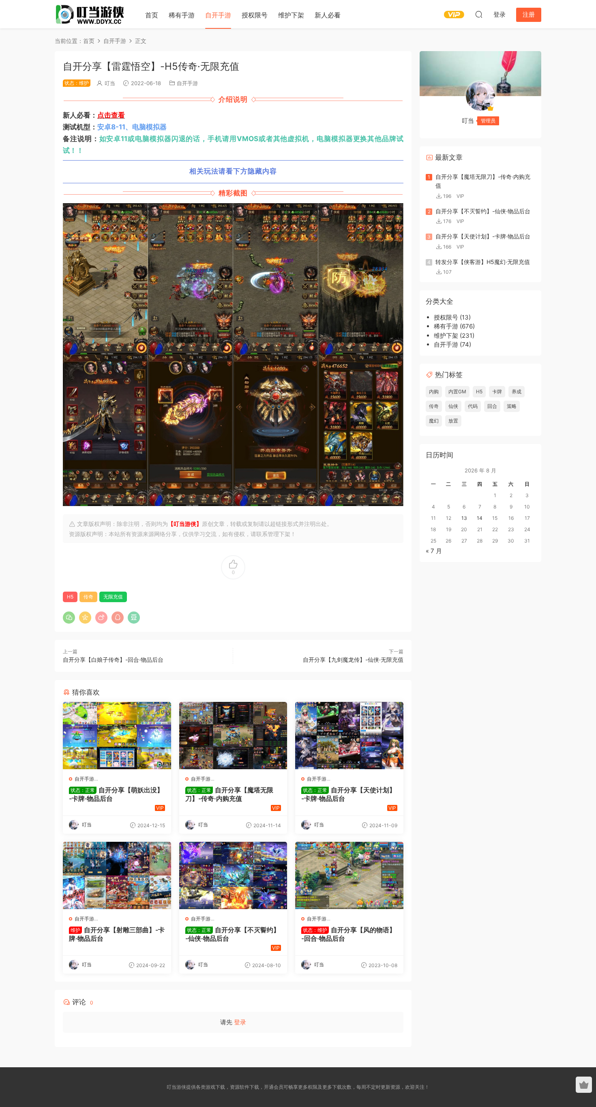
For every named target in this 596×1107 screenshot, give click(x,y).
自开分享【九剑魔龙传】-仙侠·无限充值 (353, 659)
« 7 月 (434, 551)
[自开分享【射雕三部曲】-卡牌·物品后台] (117, 875)
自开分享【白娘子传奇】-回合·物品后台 (113, 659)
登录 (240, 1022)
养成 (516, 391)
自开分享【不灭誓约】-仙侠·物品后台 (232, 934)
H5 (70, 597)
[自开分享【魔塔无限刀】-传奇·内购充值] (233, 735)
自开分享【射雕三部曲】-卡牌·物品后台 (117, 934)
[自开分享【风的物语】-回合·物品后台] (349, 875)
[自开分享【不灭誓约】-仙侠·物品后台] (233, 875)
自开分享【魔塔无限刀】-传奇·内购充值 (229, 794)
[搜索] (479, 14)
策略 (512, 406)
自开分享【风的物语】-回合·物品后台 (348, 934)
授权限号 (255, 15)
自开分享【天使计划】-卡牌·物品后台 (348, 794)
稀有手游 (182, 15)
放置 (453, 421)
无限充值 (113, 597)
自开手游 (218, 15)
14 (479, 518)
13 (464, 518)
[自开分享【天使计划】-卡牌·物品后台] (349, 735)
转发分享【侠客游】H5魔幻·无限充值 (482, 261)
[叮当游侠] (91, 14)
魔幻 (434, 421)
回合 (492, 406)
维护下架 (291, 15)
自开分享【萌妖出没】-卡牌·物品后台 (116, 794)
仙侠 (453, 406)
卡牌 (497, 391)
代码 (473, 406)
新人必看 (328, 15)
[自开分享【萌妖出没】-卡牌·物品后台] (117, 735)
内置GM (457, 391)
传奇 (88, 597)
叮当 (110, 83)
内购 (434, 391)
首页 (151, 15)
